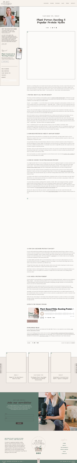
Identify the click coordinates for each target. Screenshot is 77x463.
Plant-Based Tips (48, 16)
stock (43, 261)
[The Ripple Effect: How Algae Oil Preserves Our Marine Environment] (38, 362)
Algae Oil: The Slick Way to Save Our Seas (16, 378)
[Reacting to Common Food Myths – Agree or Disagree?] (61, 362)
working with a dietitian (68, 154)
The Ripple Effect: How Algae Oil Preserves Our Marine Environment (38, 379)
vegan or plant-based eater (58, 97)
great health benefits (53, 191)
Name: (6, 413)
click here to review (44, 335)
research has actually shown (33, 167)
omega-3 (16, 375)
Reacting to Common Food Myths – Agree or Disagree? (60, 378)
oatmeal (53, 256)
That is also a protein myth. (66, 171)
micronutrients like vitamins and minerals (45, 187)
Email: (6, 418)
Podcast (57, 16)
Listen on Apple (32, 321)
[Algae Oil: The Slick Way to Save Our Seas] (16, 362)
